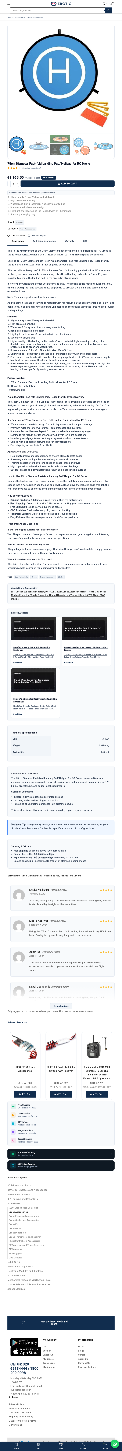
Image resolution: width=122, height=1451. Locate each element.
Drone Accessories (35, 17)
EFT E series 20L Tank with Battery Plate (31, 592)
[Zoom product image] (61, 78)
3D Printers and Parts (19, 1185)
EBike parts (13, 1262)
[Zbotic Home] (61, 3)
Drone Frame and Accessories (24, 1216)
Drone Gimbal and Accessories (24, 1220)
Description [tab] (18, 241)
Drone (34, 577)
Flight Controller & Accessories (24, 1241)
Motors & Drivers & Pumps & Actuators (28, 1284)
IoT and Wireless (16, 1275)
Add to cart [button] (25, 1094)
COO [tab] (85, 241)
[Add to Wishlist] (34, 1038)
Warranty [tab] (69, 241)
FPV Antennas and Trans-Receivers (26, 1245)
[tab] (17, 241)
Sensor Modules (16, 1289)
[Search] (108, 10)
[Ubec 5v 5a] (25, 1047)
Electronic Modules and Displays (25, 1271)
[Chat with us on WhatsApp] (115, 1444)
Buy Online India (21, 577)
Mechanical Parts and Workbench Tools (29, 1280)
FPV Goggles (15, 1253)
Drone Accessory (47, 577)
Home (10, 17)
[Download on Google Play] (24, 1342)
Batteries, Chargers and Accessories (27, 1190)
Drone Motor (15, 1228)
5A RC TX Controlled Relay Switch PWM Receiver (61, 1069)
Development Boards (18, 1194)
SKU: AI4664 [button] (48, 177)
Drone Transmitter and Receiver (25, 1237)
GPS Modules (15, 1257)
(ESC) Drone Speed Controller (23, 1208)
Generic (19, 222)
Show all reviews (61, 1006)
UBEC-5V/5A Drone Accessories (66, 592)
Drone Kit (13, 1224)
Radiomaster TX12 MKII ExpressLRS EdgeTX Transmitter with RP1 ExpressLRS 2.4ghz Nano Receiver (96, 1075)
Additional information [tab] (44, 241)
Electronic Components (20, 1266)
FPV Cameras (15, 1249)
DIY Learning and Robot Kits (22, 1199)
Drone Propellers (17, 1233)
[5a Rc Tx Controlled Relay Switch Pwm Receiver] (61, 1047)
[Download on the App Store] (25, 1351)
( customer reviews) (31, 168)
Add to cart (69, 183)
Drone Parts (20, 17)
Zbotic (60, 577)
